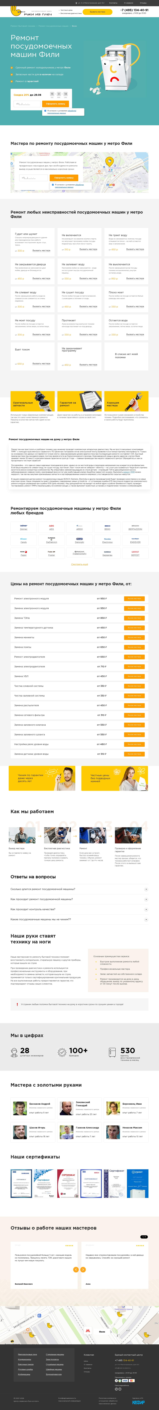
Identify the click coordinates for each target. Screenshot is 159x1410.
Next (83, 1269)
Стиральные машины (55, 1354)
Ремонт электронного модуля (31, 599)
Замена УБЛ (21, 676)
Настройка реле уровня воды (31, 744)
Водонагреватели (54, 1374)
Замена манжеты (24, 638)
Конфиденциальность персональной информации (69, 1400)
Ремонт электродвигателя (29, 657)
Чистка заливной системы (29, 696)
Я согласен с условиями (61, 112)
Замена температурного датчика (33, 628)
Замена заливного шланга (29, 735)
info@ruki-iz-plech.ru (123, 1368)
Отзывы (143, 3)
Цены (86, 1361)
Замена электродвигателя (29, 667)
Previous (76, 1269)
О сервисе (128, 3)
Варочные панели (26, 1364)
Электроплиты (52, 1359)
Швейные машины (54, 1369)
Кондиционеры (24, 1359)
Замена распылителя (26, 706)
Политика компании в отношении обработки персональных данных (108, 1401)
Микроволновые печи (27, 1354)
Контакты (113, 3)
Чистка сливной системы (28, 686)
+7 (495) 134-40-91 (134, 10)
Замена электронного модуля (31, 608)
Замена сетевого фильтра (29, 715)
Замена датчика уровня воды (31, 754)
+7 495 (124, 1361)
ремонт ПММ (129, 472)
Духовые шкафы (25, 1369)
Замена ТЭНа (22, 618)
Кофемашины (24, 1374)
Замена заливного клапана (30, 725)
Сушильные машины (54, 1364)
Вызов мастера (134, 598)
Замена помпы (22, 647)
